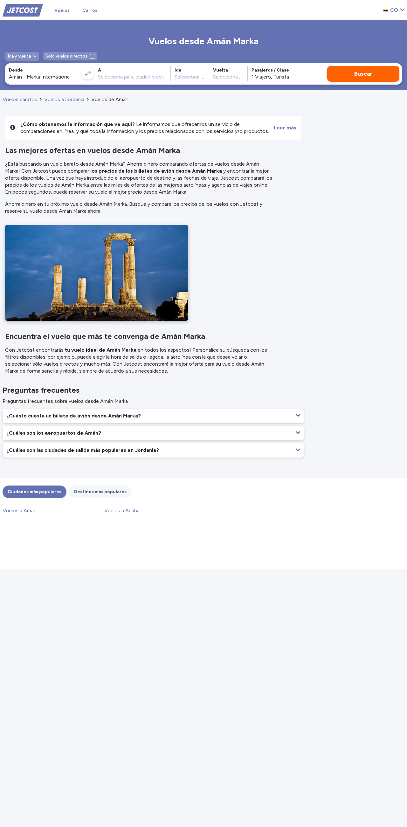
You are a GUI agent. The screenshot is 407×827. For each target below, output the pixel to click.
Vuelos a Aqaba (122, 510)
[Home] (23, 10)
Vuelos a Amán (20, 510)
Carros (89, 10)
